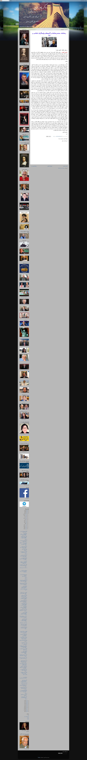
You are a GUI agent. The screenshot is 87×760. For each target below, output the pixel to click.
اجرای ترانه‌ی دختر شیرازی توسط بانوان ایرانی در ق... (23, 556)
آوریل (26, 524)
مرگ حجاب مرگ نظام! (23, 622)
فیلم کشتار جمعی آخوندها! (24, 550)
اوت (26, 519)
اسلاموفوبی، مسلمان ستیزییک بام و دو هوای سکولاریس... (23, 667)
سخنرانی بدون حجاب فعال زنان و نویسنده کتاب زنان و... (24, 625)
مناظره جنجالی (24, 674)
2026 (27, 510)
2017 (27, 708)
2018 (27, 707)
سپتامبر (26, 518)
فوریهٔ (26, 527)
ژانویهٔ (26, 528)
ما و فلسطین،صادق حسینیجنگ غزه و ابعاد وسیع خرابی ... (23, 601)
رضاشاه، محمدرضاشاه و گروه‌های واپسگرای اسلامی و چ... (23, 646)
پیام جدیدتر (65, 166)
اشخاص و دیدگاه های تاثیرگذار (24, 695)
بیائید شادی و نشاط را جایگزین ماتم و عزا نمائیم (24, 628)
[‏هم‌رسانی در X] (48, 136)
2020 (27, 704)
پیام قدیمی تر (33, 166)
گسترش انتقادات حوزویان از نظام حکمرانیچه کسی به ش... (24, 620)
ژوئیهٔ (26, 520)
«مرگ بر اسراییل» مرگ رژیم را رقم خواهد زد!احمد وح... (23, 617)
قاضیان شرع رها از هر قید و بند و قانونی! (23, 552)
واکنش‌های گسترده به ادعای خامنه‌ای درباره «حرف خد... (23, 691)
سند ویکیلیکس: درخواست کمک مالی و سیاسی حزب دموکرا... (23, 562)
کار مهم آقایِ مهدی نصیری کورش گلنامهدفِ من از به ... (23, 604)
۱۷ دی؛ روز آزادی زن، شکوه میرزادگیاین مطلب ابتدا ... (23, 685)
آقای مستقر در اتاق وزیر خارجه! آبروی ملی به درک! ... (23, 565)
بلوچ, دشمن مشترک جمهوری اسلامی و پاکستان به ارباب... (24, 537)
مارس (26, 526)
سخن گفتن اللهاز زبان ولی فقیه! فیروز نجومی (24, 670)
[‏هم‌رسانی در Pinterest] (46, 136)
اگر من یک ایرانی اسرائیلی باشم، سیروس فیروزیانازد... (23, 681)
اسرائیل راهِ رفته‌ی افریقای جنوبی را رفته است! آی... (23, 571)
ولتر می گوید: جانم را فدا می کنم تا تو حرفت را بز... (23, 658)
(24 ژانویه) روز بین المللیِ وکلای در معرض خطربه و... (23, 559)
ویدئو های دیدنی (26, 716)
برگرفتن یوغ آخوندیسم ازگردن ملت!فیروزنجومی (24, 587)
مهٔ (26, 523)
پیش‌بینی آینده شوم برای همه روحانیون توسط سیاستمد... (23, 584)
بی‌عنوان (26, 539)
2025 (27, 511)
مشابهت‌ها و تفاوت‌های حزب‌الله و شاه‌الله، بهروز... (23, 607)
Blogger (39, 757)
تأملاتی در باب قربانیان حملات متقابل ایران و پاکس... (23, 593)
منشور (28, 717)
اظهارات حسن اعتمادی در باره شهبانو (23, 649)
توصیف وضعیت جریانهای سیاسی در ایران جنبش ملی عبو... (23, 544)
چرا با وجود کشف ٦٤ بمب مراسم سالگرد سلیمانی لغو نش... (24, 661)
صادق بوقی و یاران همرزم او (24, 644)
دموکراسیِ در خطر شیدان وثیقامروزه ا (23, 678)
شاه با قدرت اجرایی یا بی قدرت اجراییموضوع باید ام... (23, 610)
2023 (27, 700)
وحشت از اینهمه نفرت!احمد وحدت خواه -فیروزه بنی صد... (23, 638)
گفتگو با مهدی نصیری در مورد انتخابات (23, 531)
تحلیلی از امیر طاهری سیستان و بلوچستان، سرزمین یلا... (24, 613)
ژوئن (26, 522)
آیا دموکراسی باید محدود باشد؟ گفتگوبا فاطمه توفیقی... (23, 581)
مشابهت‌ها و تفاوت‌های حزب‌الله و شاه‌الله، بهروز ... (23, 534)
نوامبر (26, 515)
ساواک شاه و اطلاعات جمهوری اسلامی (24, 673)
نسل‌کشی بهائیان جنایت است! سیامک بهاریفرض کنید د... (23, 664)
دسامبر (26, 514)
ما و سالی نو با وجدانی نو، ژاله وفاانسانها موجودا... (23, 688)
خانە (28, 715)
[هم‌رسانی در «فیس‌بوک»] (47, 136)
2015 (27, 711)
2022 (27, 702)
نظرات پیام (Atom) (61, 168)
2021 (27, 703)
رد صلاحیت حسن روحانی (23, 567)
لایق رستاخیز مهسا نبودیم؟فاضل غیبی (24, 697)
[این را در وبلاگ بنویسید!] (49, 136)
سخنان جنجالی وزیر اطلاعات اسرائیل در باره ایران (24, 598)
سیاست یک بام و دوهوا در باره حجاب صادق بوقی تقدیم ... (23, 655)
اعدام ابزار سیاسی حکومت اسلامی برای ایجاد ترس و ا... (23, 547)
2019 (27, 706)
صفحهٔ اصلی (49, 166)
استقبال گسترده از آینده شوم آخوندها (23, 541)
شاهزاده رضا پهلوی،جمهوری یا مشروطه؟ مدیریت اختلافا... (24, 652)
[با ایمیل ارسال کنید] (50, 136)
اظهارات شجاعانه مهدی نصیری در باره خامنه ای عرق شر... (23, 632)
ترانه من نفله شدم (24, 642)
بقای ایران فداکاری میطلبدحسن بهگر (24, 596)
